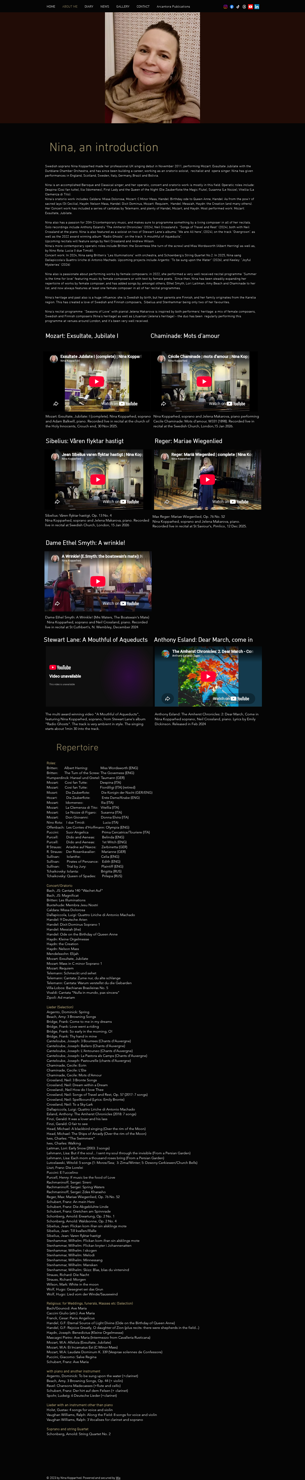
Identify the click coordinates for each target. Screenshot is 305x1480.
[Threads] (244, 6)
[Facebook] (231, 6)
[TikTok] (238, 6)
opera (216, 171)
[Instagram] (225, 6)
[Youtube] (250, 6)
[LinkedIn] (256, 6)
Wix (118, 1478)
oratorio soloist (177, 171)
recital (195, 171)
